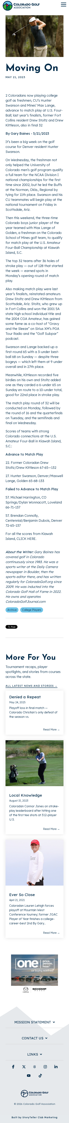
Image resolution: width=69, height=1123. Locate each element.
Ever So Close (22, 894)
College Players (31, 610)
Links (32, 1054)
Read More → (51, 729)
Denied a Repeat (25, 696)
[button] (63, 4)
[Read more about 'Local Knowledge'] (34, 763)
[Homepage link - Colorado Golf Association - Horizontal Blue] (34, 1095)
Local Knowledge (25, 795)
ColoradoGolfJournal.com (25, 601)
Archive (12, 610)
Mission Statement (32, 1022)
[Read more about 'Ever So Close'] (34, 863)
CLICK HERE (26, 539)
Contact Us (32, 1038)
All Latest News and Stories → (31, 685)
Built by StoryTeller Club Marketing (34, 1117)
